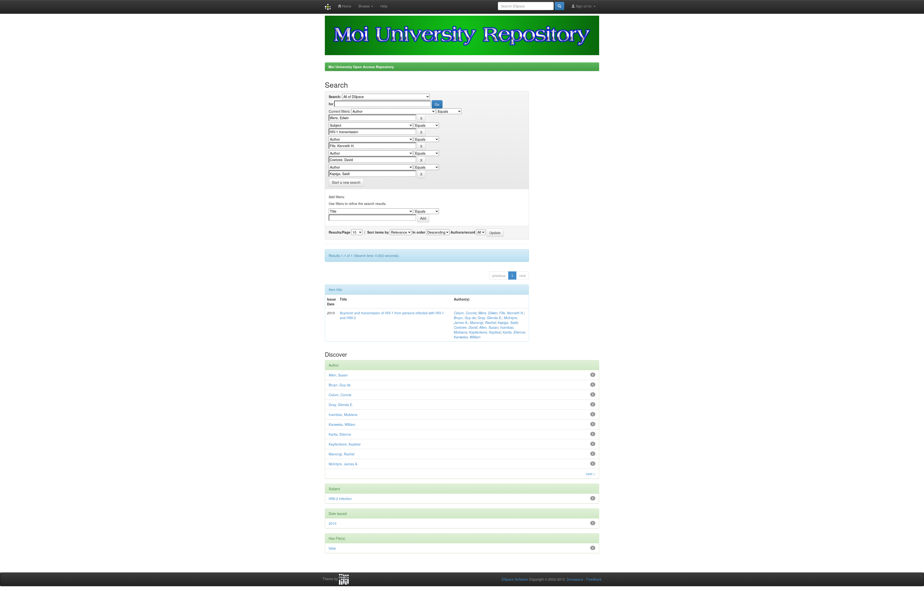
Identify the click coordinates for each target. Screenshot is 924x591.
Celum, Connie (465, 312)
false (332, 548)
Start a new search (346, 182)
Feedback (594, 579)
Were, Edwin (487, 312)
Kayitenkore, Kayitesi (485, 332)
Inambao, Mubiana (343, 414)
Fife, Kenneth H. (511, 312)
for (331, 103)
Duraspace (575, 579)
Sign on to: (584, 6)
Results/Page (339, 232)
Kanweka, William (467, 337)
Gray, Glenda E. (490, 317)
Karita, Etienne (514, 332)
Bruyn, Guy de (465, 317)
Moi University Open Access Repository (361, 66)
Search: (335, 96)
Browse (365, 6)
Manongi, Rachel (483, 322)
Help (383, 6)
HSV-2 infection (340, 498)
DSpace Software (515, 579)
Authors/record (462, 232)
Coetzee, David (465, 327)
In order (418, 232)
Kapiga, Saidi (508, 322)
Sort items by (378, 232)
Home (346, 6)
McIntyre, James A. (343, 463)
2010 (332, 523)
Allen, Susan (488, 327)
